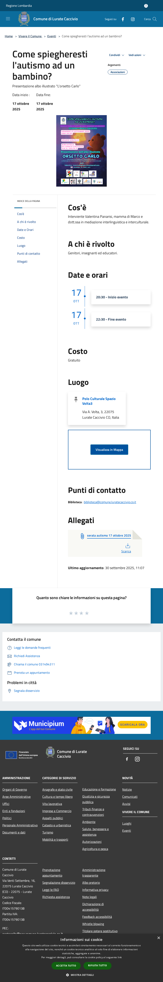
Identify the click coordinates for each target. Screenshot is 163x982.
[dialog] (81, 958)
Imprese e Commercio (56, 811)
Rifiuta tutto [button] (97, 965)
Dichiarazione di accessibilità (93, 907)
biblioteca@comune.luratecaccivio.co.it (110, 502)
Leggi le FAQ (50, 889)
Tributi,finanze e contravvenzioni (93, 812)
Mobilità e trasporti (55, 839)
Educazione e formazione (99, 789)
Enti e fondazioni (13, 811)
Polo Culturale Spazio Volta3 (99, 401)
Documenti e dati (13, 832)
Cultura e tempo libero (57, 796)
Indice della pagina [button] (28, 201)
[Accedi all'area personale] (146, 5)
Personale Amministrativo (20, 825)
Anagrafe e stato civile (57, 789)
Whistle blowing (93, 923)
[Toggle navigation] (8, 18)
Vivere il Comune (30, 36)
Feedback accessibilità (97, 916)
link (120, 957)
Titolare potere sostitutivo (99, 931)
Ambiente (88, 821)
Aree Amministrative (16, 796)
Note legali (89, 896)
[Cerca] (154, 19)
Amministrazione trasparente (93, 872)
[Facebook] (121, 19)
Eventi (51, 36)
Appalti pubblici (52, 818)
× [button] (158, 938)
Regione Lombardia (19, 5)
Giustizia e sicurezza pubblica (96, 799)
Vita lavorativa (52, 803)
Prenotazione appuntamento (52, 872)
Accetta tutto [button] (66, 965)
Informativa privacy (95, 889)
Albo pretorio (91, 882)
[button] (81, 974)
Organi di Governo (14, 789)
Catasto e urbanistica (56, 825)
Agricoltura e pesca (95, 848)
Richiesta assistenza (56, 896)
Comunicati (130, 796)
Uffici (5, 803)
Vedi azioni (135, 55)
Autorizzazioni (92, 841)
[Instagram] (131, 19)
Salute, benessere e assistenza (95, 832)
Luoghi (126, 823)
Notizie (127, 789)
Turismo (47, 832)
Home (9, 36)
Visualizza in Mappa (109, 449)
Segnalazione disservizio (58, 882)
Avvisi (126, 803)
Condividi (115, 55)
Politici (7, 818)
